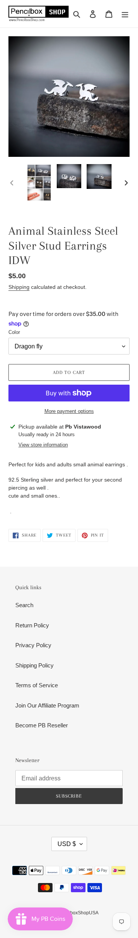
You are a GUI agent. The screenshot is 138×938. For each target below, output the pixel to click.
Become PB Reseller (41, 725)
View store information (43, 445)
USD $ (67, 844)
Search (24, 605)
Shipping (19, 287)
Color (14, 332)
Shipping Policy (34, 665)
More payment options (69, 411)
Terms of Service (36, 685)
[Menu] (125, 14)
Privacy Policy (33, 645)
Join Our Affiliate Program (47, 705)
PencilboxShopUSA (78, 912)
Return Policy (32, 625)
